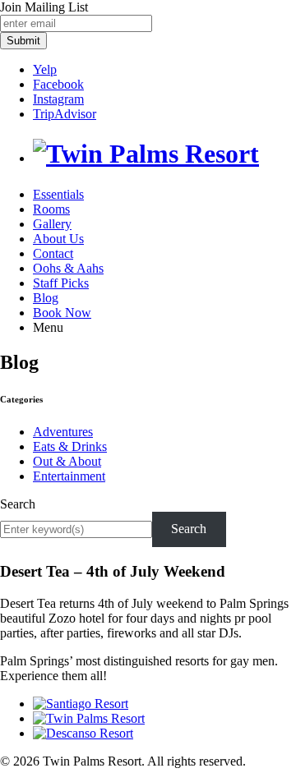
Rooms (51, 209)
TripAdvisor (64, 114)
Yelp (45, 69)
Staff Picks (61, 283)
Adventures (63, 432)
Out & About (67, 461)
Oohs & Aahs (68, 268)
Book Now (62, 313)
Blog (45, 298)
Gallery (52, 224)
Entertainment (69, 476)
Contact (53, 253)
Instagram (58, 99)
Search (17, 504)
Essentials (58, 194)
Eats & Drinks (70, 446)
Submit (23, 40)
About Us (58, 239)
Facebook (58, 84)
